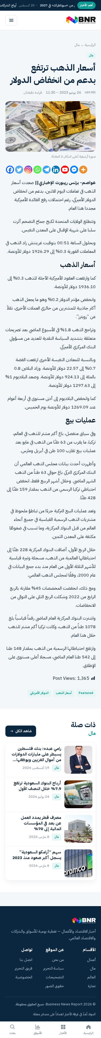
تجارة (92, 986)
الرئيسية (90, 44)
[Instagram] (28, 170)
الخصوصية (24, 977)
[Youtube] (65, 170)
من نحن (58, 960)
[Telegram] (47, 170)
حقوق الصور (55, 986)
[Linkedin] (56, 170)
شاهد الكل (23, 731)
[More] (83, 170)
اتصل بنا (26, 960)
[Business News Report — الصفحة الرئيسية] (80, 20)
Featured (86, 693)
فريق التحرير (23, 968)
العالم (91, 977)
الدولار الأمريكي (39, 693)
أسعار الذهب (64, 693)
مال (77, 44)
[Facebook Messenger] (74, 170)
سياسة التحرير (53, 968)
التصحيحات (55, 977)
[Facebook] (10, 170)
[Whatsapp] (37, 170)
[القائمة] (11, 20)
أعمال (91, 960)
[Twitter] (19, 170)
